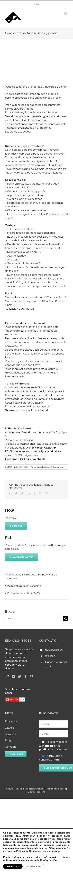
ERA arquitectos (23, 108)
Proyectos (11, 721)
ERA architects (32, 447)
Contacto (11, 746)
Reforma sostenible (40, 467)
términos (49, 745)
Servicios (10, 734)
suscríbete (52, 451)
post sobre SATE (30, 387)
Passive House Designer (19, 440)
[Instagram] (7, 676)
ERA (10, 467)
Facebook (38, 459)
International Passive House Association (43, 443)
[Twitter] (19, 676)
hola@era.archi (54, 649)
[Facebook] (25, 676)
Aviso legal (40, 789)
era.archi (50, 655)
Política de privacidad (56, 789)
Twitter (24, 459)
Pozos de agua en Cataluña (24, 585)
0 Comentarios (57, 467)
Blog (8, 740)
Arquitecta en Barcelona (20, 432)
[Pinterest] (31, 676)
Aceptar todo (13, 866)
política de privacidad (53, 749)
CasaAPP (49, 447)
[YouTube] (13, 676)
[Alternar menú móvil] (66, 13)
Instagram (11, 459)
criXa (42, 792)
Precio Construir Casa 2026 (23, 593)
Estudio (9, 727)
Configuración (48, 860)
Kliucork (59, 398)
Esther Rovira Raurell (18, 428)
